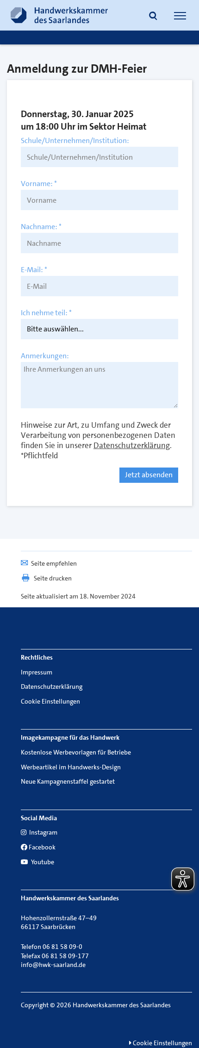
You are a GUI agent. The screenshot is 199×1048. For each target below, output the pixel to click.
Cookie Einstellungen (50, 701)
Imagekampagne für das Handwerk (70, 737)
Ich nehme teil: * (46, 313)
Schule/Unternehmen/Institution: (75, 140)
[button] (153, 16)
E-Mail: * (34, 270)
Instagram (42, 832)
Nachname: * (41, 227)
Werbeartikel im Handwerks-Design (71, 767)
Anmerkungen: (45, 356)
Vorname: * (39, 183)
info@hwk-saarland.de (53, 965)
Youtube (42, 862)
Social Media (39, 818)
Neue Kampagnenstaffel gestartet (68, 781)
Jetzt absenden (149, 475)
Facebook (42, 847)
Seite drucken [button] (53, 578)
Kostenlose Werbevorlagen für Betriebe (76, 752)
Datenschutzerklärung (51, 686)
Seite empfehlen (54, 563)
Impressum (36, 672)
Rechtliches (37, 657)
